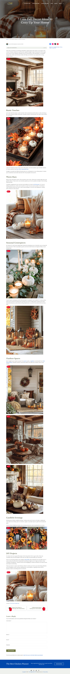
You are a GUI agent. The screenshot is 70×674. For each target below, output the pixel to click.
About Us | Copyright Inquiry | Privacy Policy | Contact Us (55, 48)
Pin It (9, 59)
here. (27, 169)
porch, (25, 361)
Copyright (24, 671)
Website (8, 645)
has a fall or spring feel (21, 169)
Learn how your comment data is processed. (33, 655)
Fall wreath (26, 559)
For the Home (12, 603)
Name (7, 634)
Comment (8, 620)
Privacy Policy (45, 671)
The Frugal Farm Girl (32, 671)
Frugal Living (17, 603)
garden (32, 361)
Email (7, 639)
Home (7, 39)
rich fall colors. (36, 184)
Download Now (59, 663)
